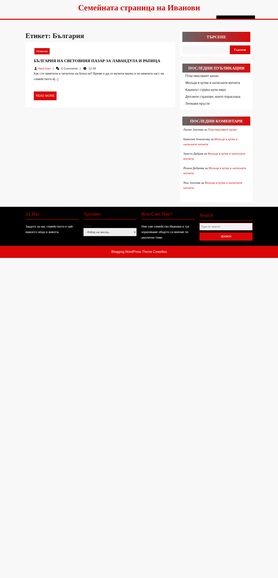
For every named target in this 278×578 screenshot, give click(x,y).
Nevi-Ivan (44, 68)
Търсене (216, 37)
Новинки (42, 51)
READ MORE (46, 97)
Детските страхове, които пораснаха (212, 96)
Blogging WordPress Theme (131, 251)
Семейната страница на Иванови (139, 7)
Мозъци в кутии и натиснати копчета (212, 83)
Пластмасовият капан (202, 76)
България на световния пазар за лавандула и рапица (97, 60)
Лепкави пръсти (197, 103)
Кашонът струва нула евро (205, 89)
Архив (87, 225)
